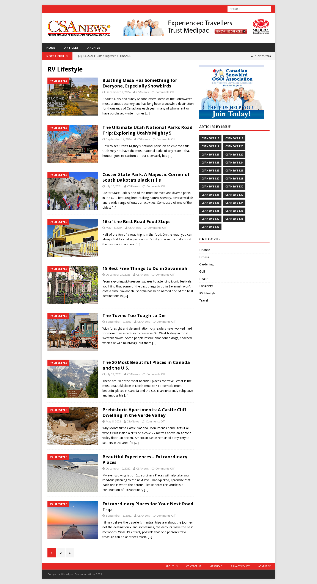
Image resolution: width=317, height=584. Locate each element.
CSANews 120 (234, 146)
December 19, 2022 (118, 468)
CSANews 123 (210, 162)
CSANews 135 (210, 211)
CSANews (142, 92)
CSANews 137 (210, 219)
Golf (202, 271)
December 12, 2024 (118, 92)
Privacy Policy (240, 566)
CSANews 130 (234, 186)
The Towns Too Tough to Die (134, 315)
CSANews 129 (210, 186)
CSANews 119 (210, 146)
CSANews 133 (210, 203)
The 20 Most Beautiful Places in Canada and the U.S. (146, 365)
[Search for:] (249, 9)
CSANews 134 (234, 203)
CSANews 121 (210, 154)
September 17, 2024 (119, 139)
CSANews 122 (234, 154)
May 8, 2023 (113, 421)
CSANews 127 (210, 178)
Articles (71, 48)
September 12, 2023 (119, 322)
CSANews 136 (234, 211)
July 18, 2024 (113, 186)
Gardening (206, 264)
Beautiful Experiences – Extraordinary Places (144, 459)
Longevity (206, 286)
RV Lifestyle (207, 293)
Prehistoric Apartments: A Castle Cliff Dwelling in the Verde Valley (144, 412)
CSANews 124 (234, 162)
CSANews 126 (234, 170)
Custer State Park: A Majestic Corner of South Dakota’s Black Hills (146, 177)
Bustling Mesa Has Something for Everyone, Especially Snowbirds (139, 83)
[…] (147, 113)
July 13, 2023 (113, 374)
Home (50, 48)
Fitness (204, 257)
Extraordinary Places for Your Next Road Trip (147, 506)
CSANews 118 (234, 138)
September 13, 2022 (119, 515)
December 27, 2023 (118, 274)
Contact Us (193, 566)
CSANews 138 (234, 219)
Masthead (216, 566)
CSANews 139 (210, 227)
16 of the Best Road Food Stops (136, 221)
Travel (203, 300)
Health (203, 279)
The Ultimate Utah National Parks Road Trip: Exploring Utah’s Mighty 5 (147, 130)
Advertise (264, 566)
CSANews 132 (234, 195)
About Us (171, 566)
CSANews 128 (234, 178)
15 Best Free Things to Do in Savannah (144, 268)
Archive (93, 48)
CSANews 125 (210, 170)
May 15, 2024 (114, 228)
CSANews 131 (210, 195)
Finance (204, 250)
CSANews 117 (210, 138)
